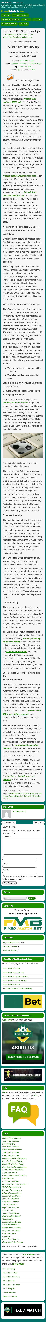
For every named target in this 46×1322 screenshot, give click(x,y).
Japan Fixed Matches (11, 1213)
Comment (7, 837)
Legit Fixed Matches (10, 1207)
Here (4, 1092)
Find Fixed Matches (10, 1181)
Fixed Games (8, 1178)
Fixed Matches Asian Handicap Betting (17, 988)
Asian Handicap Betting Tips (13, 972)
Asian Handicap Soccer (11, 984)
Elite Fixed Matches (10, 1202)
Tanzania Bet (7, 1219)
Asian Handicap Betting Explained (15, 976)
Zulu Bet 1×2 (7, 1210)
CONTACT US (23, 24)
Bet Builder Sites (9, 1281)
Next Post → (39, 822)
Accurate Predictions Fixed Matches (20, 793)
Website (6, 870)
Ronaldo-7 (6, 1236)
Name (5, 857)
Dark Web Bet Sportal (11, 1216)
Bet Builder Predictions (11, 1277)
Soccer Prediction (9, 1204)
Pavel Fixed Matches (11, 1239)
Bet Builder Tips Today (11, 1285)
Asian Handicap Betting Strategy (15, 980)
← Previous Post (8, 822)
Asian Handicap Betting (11, 968)
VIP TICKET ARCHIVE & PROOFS (10, 19)
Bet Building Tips (9, 1289)
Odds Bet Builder (9, 1293)
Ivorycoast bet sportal (11, 1230)
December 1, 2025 (26, 34)
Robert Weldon (10, 34)
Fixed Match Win (9, 1233)
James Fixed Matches (11, 1138)
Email (5, 863)
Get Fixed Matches (10, 946)
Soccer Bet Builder (10, 1297)
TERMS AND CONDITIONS (9, 24)
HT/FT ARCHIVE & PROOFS (20, 15)
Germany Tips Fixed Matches (14, 1184)
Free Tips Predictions (13, 37)
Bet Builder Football (10, 1273)
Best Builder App (9, 1269)
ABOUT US (37, 19)
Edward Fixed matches (12, 1193)
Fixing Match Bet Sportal (12, 1242)
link (36, 1095)
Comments (28, 37)
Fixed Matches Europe (11, 1222)
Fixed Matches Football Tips (12, 2)
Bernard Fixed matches (12, 1190)
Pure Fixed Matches (10, 1199)
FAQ (26, 19)
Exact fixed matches (10, 1225)
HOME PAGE (5, 15)
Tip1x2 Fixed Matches (11, 1187)
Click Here (7, 1020)
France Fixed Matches (11, 1228)
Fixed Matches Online (11, 1196)
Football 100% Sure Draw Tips (21, 31)
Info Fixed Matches (10, 950)
